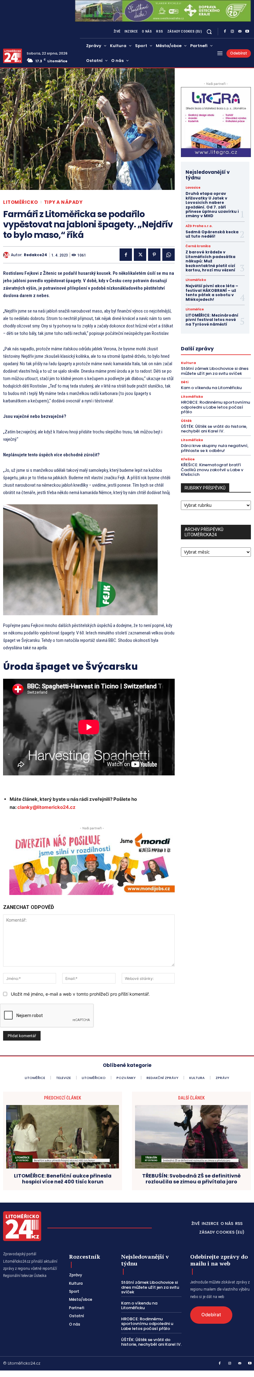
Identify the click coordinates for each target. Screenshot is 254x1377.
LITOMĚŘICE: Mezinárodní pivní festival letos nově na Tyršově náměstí (212, 320)
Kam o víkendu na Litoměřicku (211, 388)
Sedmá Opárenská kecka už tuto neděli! (212, 234)
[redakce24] (7, 255)
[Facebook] (225, 31)
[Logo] (12, 56)
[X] (140, 254)
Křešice (188, 459)
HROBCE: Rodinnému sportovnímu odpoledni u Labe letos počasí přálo (215, 407)
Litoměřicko (20, 202)
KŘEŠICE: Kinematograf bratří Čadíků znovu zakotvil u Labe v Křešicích (212, 469)
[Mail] (239, 31)
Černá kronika (198, 246)
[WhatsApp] (168, 254)
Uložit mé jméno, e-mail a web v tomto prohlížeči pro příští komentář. (80, 994)
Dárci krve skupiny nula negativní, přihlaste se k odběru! (214, 448)
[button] (209, 31)
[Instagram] (232, 31)
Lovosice (193, 187)
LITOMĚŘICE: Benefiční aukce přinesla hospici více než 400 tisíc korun (63, 1179)
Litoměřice (195, 309)
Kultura (188, 363)
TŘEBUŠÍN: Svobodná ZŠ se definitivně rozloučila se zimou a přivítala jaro (191, 1179)
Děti (184, 382)
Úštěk (186, 421)
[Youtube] (247, 31)
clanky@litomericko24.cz (46, 807)
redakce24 (35, 255)
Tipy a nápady (63, 202)
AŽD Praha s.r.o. (199, 226)
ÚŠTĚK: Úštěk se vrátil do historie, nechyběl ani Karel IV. (214, 428)
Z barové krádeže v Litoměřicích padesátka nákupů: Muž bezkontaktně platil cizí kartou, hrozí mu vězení (210, 261)
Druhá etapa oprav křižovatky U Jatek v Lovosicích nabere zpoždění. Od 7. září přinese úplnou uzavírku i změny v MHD (212, 204)
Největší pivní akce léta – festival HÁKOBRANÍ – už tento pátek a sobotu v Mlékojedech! (212, 292)
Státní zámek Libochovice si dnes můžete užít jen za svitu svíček (214, 371)
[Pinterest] (154, 254)
